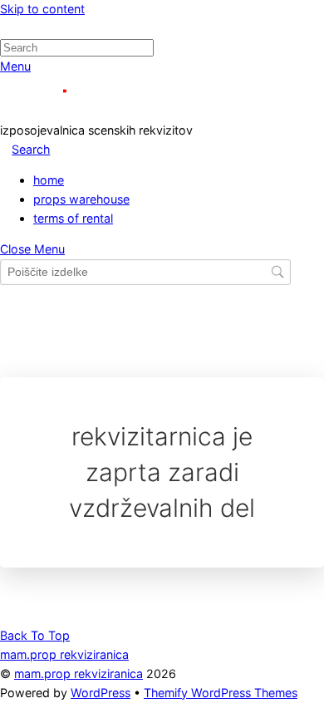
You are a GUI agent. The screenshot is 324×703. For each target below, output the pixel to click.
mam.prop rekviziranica (78, 673)
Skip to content (42, 9)
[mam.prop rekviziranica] (75, 111)
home (48, 180)
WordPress (100, 693)
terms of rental (73, 218)
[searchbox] (145, 272)
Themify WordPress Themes (220, 693)
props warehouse (81, 199)
